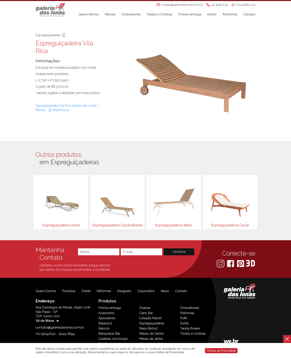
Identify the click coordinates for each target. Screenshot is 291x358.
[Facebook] (231, 263)
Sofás (184, 323)
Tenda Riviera (190, 328)
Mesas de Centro (151, 333)
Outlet (212, 14)
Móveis (110, 14)
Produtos (68, 291)
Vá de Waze (45, 321)
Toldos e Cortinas (159, 14)
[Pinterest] (241, 263)
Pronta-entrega (189, 14)
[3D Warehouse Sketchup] (250, 263)
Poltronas (187, 313)
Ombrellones (131, 14)
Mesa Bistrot (148, 328)
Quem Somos (89, 14)
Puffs (183, 318)
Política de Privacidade (221, 350)
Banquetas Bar (109, 333)
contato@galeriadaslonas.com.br (60, 327)
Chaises (144, 308)
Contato (249, 14)
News (165, 291)
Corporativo (146, 291)
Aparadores (106, 318)
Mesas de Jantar (151, 339)
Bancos (103, 328)
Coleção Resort (150, 318)
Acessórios (106, 313)
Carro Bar (146, 313)
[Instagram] (221, 263)
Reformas (230, 14)
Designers (124, 291)
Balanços (105, 323)
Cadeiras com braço (113, 339)
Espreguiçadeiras (151, 323)
